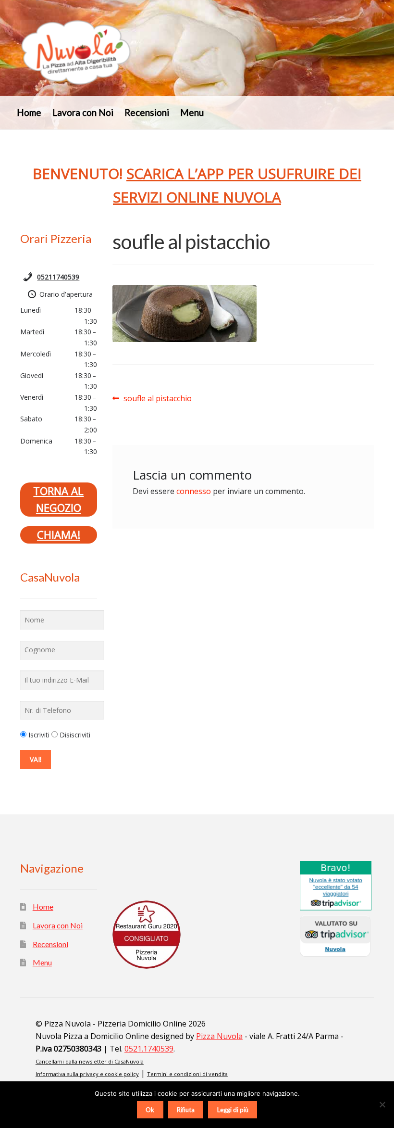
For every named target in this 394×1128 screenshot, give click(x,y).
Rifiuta (186, 1110)
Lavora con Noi (82, 112)
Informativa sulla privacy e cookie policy (87, 1073)
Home (29, 112)
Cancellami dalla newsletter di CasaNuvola (90, 1061)
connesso (193, 491)
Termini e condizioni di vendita (187, 1073)
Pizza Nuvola (219, 1036)
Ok (150, 1110)
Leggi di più (232, 1110)
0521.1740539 (148, 1048)
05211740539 (58, 276)
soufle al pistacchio (157, 399)
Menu (192, 112)
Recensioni (146, 112)
